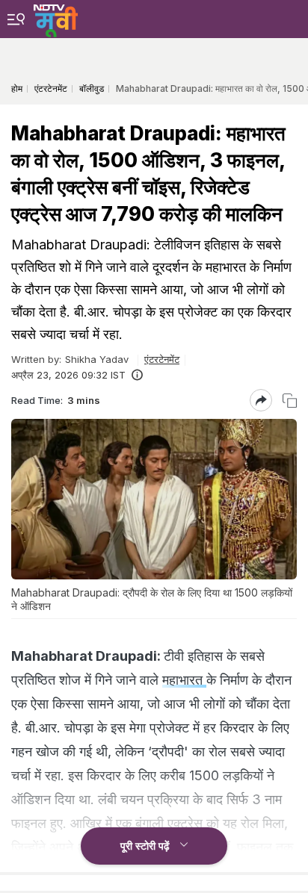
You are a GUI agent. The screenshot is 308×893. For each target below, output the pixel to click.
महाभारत (184, 680)
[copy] (290, 400)
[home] (56, 18)
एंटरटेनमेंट (161, 359)
